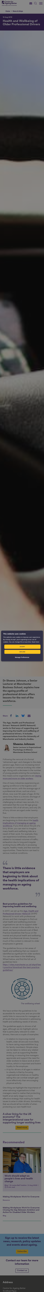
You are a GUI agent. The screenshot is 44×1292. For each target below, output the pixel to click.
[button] (22, 657)
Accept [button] (22, 647)
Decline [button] (22, 652)
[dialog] (22, 646)
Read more (35, 642)
